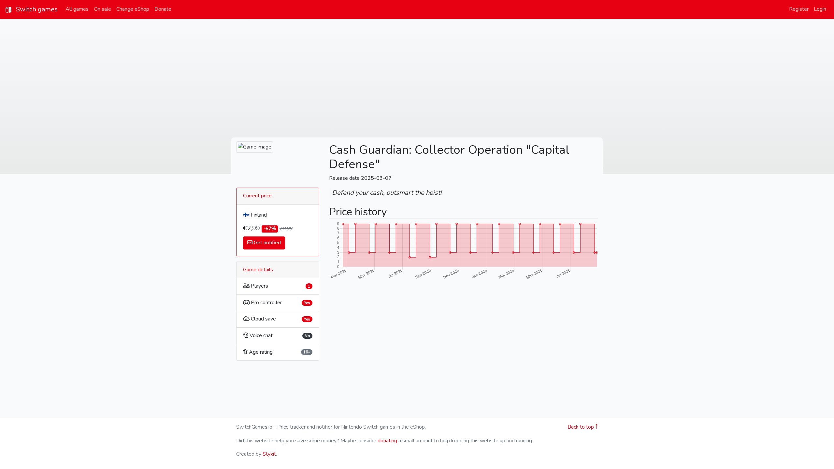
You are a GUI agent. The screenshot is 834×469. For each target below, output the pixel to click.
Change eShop (132, 9)
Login (820, 9)
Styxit (269, 454)
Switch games (36, 9)
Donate (162, 9)
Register (799, 9)
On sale (102, 9)
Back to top (581, 427)
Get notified (266, 242)
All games (77, 9)
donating (387, 440)
